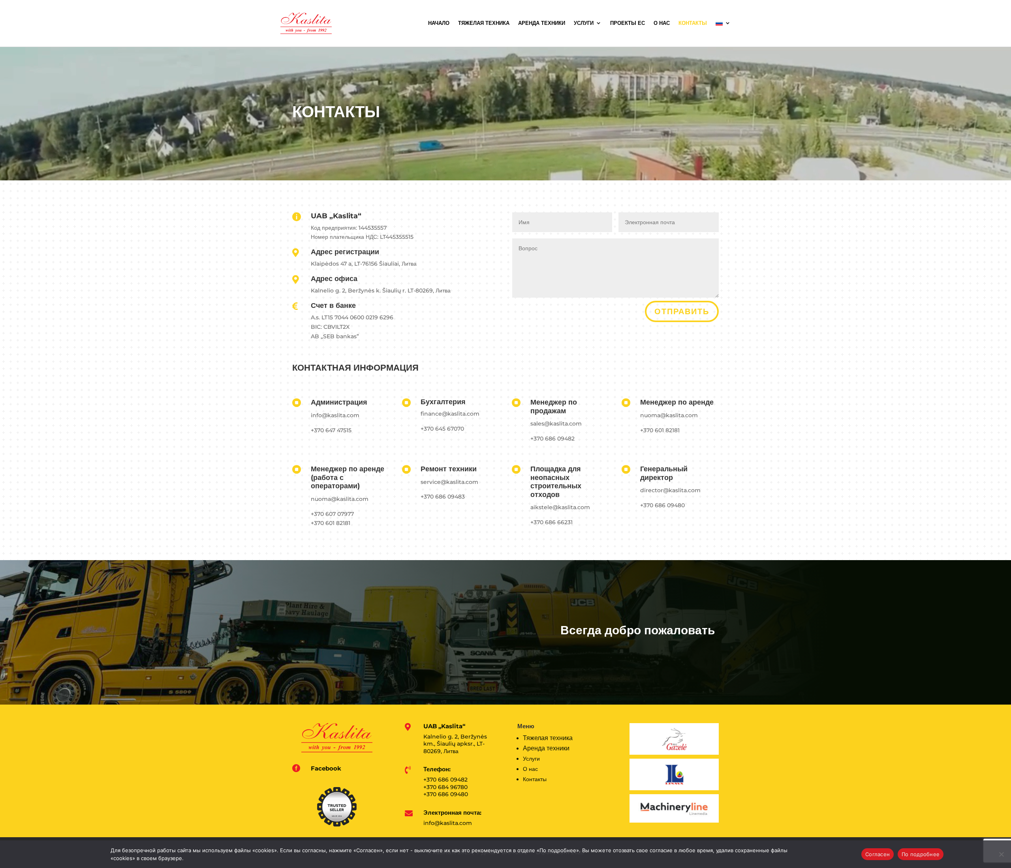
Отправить (681, 311)
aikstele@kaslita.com (560, 507)
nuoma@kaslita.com (669, 415)
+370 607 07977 (332, 513)
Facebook (326, 768)
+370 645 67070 (442, 428)
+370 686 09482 (552, 438)
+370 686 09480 (662, 505)
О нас (662, 23)
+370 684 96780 (445, 787)
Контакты (692, 23)
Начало (438, 23)
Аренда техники (541, 23)
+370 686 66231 (551, 522)
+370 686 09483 (443, 496)
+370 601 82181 (660, 430)
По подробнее (921, 854)
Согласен (877, 854)
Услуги (584, 23)
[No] (1001, 854)
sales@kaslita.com (556, 423)
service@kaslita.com (449, 482)
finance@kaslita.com (450, 413)
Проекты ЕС (627, 23)
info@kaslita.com (335, 415)
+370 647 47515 (331, 430)
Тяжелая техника (483, 23)
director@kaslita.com (670, 490)
